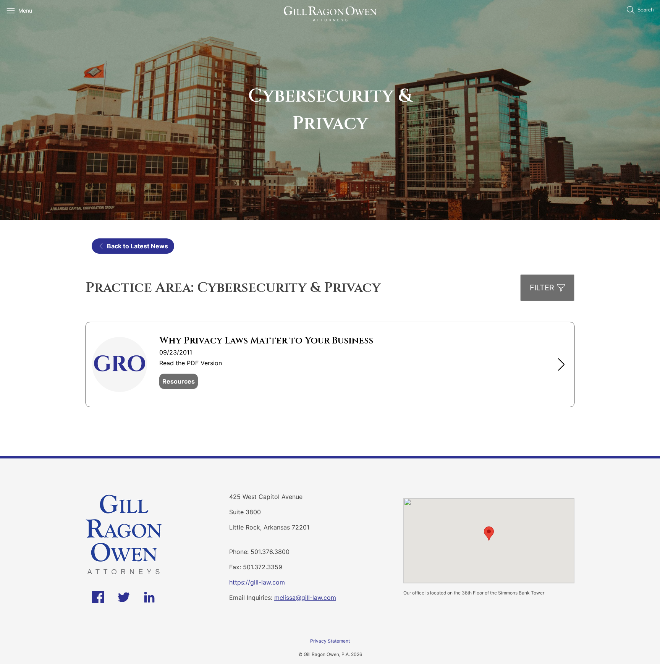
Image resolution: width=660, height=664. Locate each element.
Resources (178, 381)
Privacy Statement (330, 641)
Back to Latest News (137, 246)
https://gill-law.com (257, 582)
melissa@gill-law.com (305, 597)
